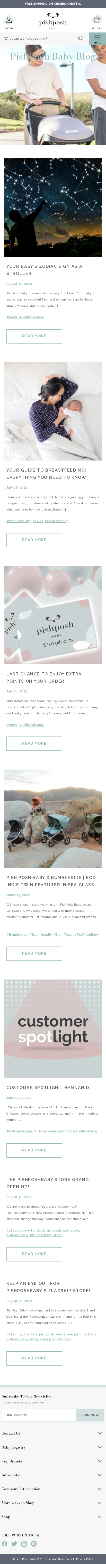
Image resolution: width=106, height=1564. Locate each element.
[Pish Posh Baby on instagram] (24, 1545)
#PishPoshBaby (31, 317)
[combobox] (44, 38)
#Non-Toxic (63, 934)
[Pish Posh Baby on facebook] (4, 1545)
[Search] (83, 39)
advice (38, 521)
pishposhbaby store (46, 1235)
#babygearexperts (21, 1131)
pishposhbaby (17, 1235)
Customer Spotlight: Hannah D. (48, 1087)
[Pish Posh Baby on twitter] (14, 1545)
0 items (97, 28)
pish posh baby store (62, 1230)
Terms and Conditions (57, 1559)
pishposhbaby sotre (22, 1339)
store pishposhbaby (56, 1339)
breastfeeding (56, 521)
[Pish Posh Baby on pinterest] (34, 1545)
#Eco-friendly (40, 934)
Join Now (90, 1415)
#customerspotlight (54, 1131)
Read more (34, 336)
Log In (9, 28)
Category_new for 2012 (25, 1230)
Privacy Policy (84, 1559)
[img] (53, 207)
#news (11, 317)
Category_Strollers (21, 1334)
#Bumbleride (17, 934)
